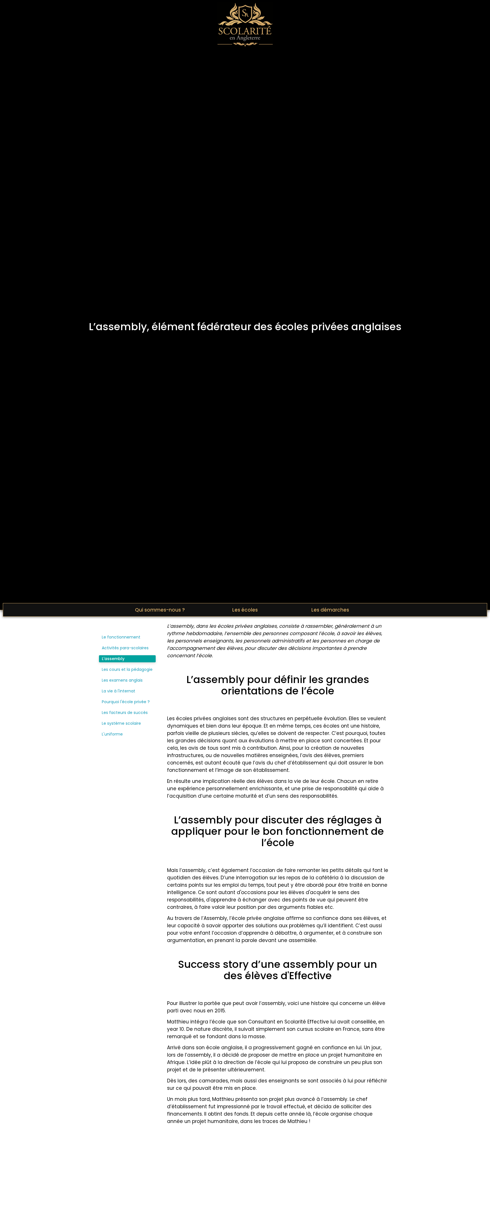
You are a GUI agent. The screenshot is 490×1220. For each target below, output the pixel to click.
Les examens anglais (122, 680)
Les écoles (245, 609)
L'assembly (113, 658)
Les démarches (330, 609)
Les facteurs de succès (125, 712)
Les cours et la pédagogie (127, 669)
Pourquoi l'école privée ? (126, 702)
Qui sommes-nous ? (160, 609)
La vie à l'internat (118, 691)
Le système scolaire (121, 723)
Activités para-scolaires (125, 648)
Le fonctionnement (121, 637)
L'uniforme (112, 734)
